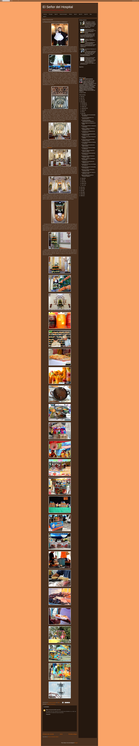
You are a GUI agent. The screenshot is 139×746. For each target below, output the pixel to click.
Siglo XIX (56, 14)
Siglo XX (75, 14)
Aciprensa (49, 147)
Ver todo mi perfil (82, 92)
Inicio (61, 734)
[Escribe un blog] (66, 702)
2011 (82, 192)
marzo (83, 181)
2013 (82, 188)
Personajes (50, 14)
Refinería (70, 14)
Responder (48, 714)
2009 (82, 195)
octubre (83, 106)
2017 (82, 98)
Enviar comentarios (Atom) (53, 736)
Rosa (47, 709)
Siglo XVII (80, 14)
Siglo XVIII (86, 14)
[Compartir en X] (67, 702)
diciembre (84, 103)
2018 (82, 96)
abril (83, 179)
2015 (82, 101)
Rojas (91, 14)
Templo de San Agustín (63, 14)
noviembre (84, 104)
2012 (82, 190)
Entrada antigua (73, 734)
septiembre (84, 108)
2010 (82, 193)
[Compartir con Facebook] (68, 702)
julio (82, 111)
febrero (83, 183)
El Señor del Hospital (58, 7)
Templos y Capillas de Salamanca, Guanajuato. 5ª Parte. (90, 40)
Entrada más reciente (48, 734)
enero (83, 185)
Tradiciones (45, 14)
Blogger (76, 742)
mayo (83, 178)
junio (83, 113)
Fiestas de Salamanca (51, 704)
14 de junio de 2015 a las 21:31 (55, 709)
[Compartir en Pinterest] (69, 702)
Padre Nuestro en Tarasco (90, 21)
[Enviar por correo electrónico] (65, 702)
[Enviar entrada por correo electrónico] (63, 702)
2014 (82, 187)
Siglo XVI (44, 16)
